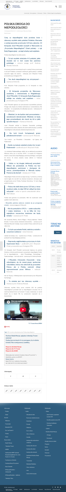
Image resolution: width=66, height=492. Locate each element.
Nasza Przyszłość (10, 2)
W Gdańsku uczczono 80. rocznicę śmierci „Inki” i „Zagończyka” (56, 49)
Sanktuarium (28, 1)
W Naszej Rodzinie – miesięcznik (10, 471)
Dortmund (49, 438)
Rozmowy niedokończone (32, 418)
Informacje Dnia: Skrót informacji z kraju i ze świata (56, 29)
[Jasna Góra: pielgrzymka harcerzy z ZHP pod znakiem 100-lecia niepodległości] (11, 390)
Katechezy (29, 421)
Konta (46, 447)
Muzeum (42, 1)
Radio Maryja (8, 443)
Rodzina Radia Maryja (51, 431)
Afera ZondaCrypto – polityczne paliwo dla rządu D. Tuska (56, 64)
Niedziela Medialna (31, 464)
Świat (6, 414)
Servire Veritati (19, 2)
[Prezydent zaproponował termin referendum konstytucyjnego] (20, 390)
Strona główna (33, 13)
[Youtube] (60, 487)
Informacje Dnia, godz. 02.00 (55, 155)
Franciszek (8, 424)
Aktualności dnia (30, 414)
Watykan (7, 420)
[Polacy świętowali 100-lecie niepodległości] (1, 246)
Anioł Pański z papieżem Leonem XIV (53, 415)
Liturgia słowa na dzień (50, 441)
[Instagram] (58, 487)
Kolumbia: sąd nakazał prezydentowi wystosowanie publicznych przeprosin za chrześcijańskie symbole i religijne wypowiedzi (56, 78)
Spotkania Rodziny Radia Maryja (32, 456)
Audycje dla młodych (31, 452)
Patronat (47, 452)
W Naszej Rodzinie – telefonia (12, 475)
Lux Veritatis (35, 1)
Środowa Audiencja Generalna (51, 424)
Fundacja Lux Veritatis (10, 460)
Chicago (49, 435)
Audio (54, 148)
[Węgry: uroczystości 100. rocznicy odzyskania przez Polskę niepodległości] (39, 390)
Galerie (48, 428)
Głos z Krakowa (30, 434)
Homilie (28, 437)
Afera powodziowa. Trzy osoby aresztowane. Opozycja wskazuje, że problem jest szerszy (56, 57)
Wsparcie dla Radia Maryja (13, 347)
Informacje (39, 13)
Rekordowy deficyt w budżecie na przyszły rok (56, 35)
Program (47, 444)
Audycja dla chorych (31, 445)
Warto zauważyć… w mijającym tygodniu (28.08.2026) (55, 92)
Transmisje (29, 460)
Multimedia (27, 408)
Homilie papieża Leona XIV (53, 420)
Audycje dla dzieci (30, 449)
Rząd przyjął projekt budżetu (55, 192)
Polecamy (25, 31)
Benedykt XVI (8, 427)
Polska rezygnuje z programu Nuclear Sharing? (56, 202)
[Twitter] (55, 487)
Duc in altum (29, 430)
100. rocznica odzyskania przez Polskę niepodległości (20, 332)
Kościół (6, 417)
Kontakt (47, 450)
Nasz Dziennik (48, 1)
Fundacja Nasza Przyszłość (12, 463)
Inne (27, 470)
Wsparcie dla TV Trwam (13, 349)
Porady (28, 424)
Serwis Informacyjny (31, 473)
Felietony (28, 427)
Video (47, 411)
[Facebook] (52, 487)
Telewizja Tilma (9, 478)
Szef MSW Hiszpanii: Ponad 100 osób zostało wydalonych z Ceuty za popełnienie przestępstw (56, 133)
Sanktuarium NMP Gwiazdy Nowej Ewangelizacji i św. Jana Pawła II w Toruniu (12, 455)
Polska (44, 13)
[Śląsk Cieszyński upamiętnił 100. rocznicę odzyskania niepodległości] (16, 390)
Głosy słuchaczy (30, 467)
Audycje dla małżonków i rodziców (32, 441)
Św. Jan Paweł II (9, 430)
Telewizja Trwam (9, 446)
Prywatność (48, 455)
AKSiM (7, 449)
